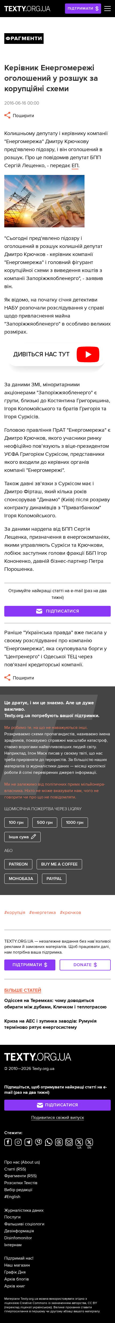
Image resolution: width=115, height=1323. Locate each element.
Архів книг (14, 1286)
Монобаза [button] (21, 878)
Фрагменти (15, 1176)
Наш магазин (17, 1265)
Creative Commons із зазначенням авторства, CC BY (58, 1303)
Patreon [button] (18, 864)
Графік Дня (15, 1272)
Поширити (23, 115)
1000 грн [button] (74, 822)
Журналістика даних (24, 1210)
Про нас (12, 1162)
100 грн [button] (16, 822)
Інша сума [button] (19, 837)
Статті (9, 1169)
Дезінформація (19, 1231)
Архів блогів (16, 1279)
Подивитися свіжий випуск (57, 1117)
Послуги (12, 1217)
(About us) (30, 1162)
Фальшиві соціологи (24, 1224)
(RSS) (21, 1169)
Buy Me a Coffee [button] (59, 864)
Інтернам (13, 1245)
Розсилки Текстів (20, 1183)
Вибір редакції (18, 1189)
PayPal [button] (54, 878)
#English (12, 1196)
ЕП (75, 165)
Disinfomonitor (18, 1238)
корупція (16, 912)
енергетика (44, 912)
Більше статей (22, 990)
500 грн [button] (45, 822)
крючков (72, 912)
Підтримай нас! (18, 1258)
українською (42, 1307)
